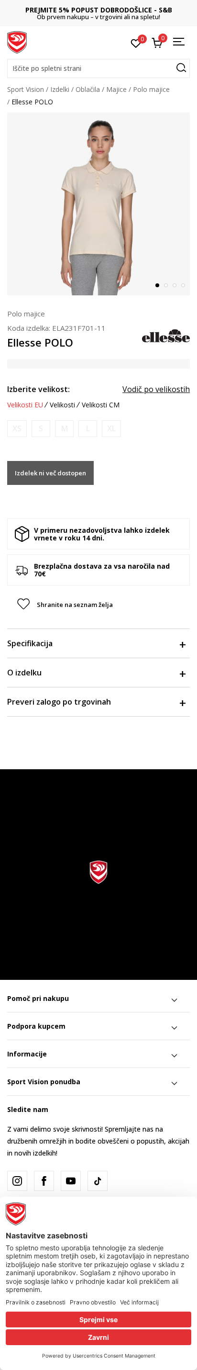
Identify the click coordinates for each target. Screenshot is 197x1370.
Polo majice (151, 89)
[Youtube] (70, 1180)
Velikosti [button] (62, 405)
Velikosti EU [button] (25, 405)
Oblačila (88, 89)
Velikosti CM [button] (101, 405)
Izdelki (59, 89)
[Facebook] (44, 1180)
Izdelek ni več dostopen (50, 473)
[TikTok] (97, 1180)
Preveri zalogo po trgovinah (59, 701)
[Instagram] (17, 1180)
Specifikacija (30, 643)
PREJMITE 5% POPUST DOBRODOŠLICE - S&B (98, 9)
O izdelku (24, 672)
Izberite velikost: (38, 389)
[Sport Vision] (17, 41)
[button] (98, 68)
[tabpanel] (98, 203)
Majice (116, 89)
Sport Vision (25, 89)
